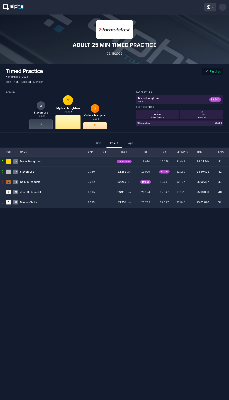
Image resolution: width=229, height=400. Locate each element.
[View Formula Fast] (114, 29)
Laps (130, 142)
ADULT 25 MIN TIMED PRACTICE (115, 45)
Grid (98, 142)
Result (114, 142)
